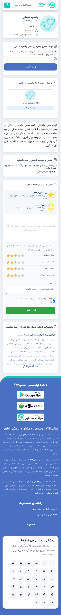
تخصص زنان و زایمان (47, 514)
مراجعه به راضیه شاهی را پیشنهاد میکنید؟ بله (36, 300)
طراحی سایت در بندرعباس (50, 530)
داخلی (31, 26)
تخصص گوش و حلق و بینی (44, 509)
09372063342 (45, 172)
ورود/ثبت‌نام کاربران (21, 5)
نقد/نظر (51, 283)
